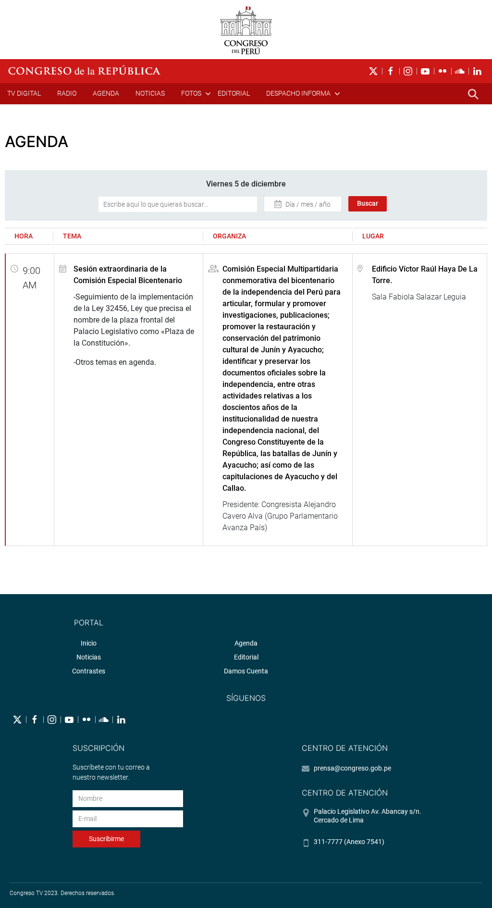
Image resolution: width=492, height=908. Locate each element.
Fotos (191, 93)
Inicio (89, 643)
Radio (66, 93)
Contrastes (88, 671)
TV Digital (24, 93)
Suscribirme (106, 839)
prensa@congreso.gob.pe (352, 768)
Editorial (234, 93)
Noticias (150, 93)
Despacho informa (298, 93)
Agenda (106, 93)
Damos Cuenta (246, 671)
